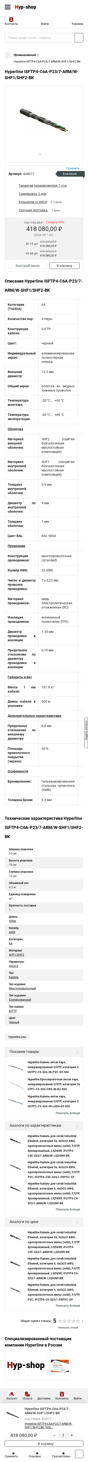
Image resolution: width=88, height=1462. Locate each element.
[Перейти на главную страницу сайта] (35, 7)
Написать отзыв (68, 1327)
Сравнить (11, 1456)
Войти (45, 24)
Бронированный (20, 999)
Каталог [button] (11, 1398)
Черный (14, 1022)
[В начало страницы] (79, 1454)
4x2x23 (13, 966)
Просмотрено (61, 1456)
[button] (40, 154)
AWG (12, 932)
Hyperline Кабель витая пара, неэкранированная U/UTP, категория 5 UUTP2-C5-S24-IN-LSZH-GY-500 (53, 1101)
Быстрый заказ (28, 266)
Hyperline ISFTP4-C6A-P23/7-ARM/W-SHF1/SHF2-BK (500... (48, 1425)
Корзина (77, 24)
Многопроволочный (22, 988)
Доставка (44, 1398)
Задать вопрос (86, 730)
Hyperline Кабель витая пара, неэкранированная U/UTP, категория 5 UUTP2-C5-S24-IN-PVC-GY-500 (53, 1067)
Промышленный (25, 55)
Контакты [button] (11, 24)
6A (10, 943)
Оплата (27, 1398)
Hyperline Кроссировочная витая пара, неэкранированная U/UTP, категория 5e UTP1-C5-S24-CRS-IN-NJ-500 (54, 1084)
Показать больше (68, 1113)
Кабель (14, 977)
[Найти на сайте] (79, 37)
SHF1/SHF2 (16, 954)
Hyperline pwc (17, 1037)
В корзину (64, 266)
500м (12, 921)
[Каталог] (8, 7)
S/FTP (13, 1011)
